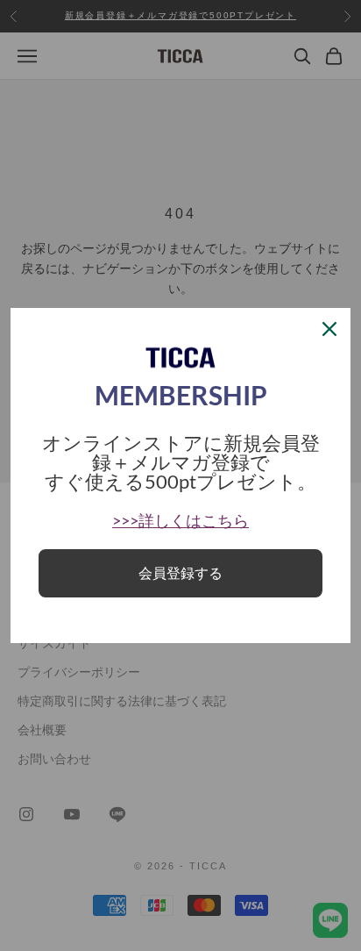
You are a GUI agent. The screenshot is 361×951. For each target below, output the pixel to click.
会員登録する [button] (180, 573)
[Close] (329, 329)
